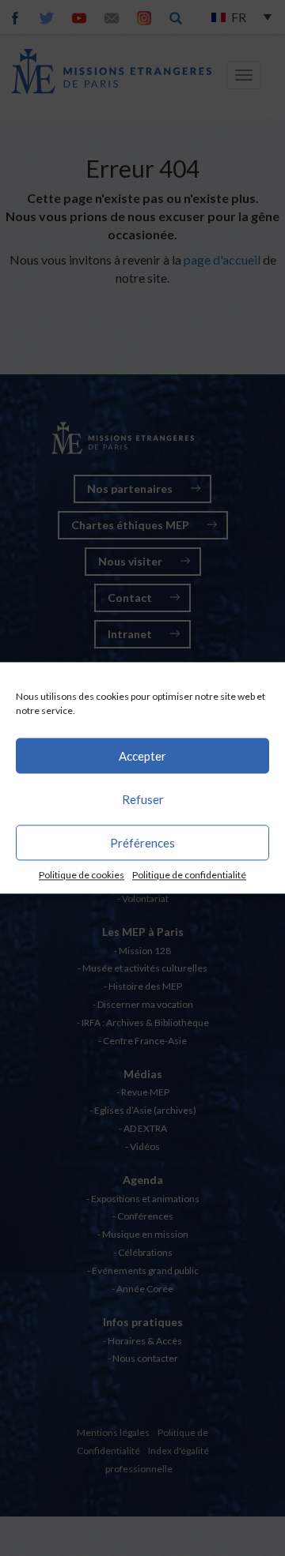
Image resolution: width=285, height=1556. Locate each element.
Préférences (142, 843)
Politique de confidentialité (189, 875)
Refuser (143, 799)
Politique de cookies (81, 875)
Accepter (142, 756)
